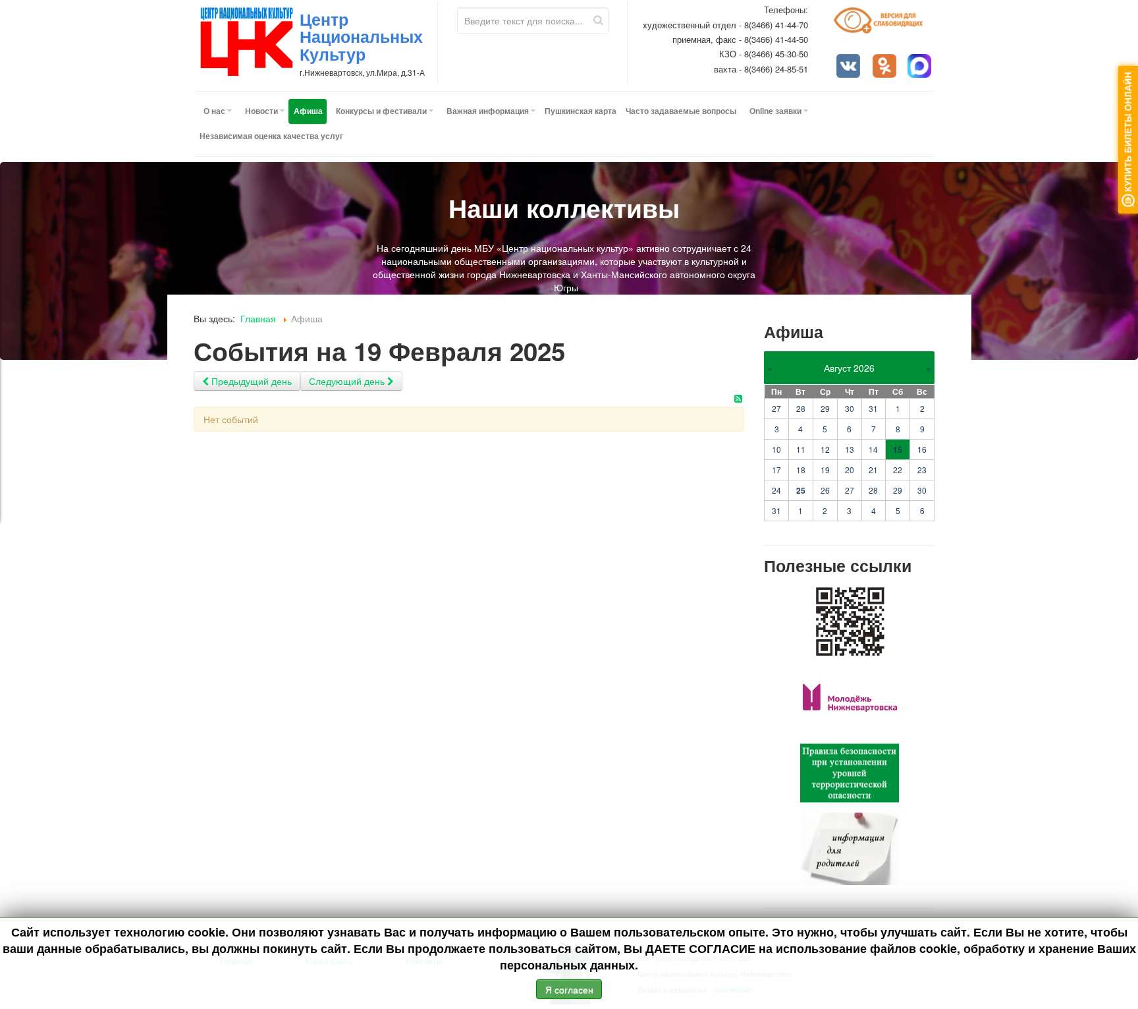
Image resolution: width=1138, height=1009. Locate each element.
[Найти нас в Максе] (921, 67)
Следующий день (348, 381)
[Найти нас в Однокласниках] (886, 67)
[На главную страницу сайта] (247, 41)
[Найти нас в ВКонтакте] (849, 67)
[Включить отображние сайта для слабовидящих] (884, 25)
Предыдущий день (250, 381)
